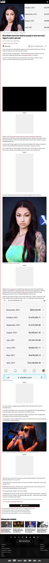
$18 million (23, 292)
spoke (13, 486)
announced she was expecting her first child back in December (25, 136)
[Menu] (47, 1)
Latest (3, 556)
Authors (42, 548)
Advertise (4, 544)
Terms (3, 546)
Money (18, 501)
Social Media (13, 501)
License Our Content (6, 550)
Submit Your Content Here (24, 541)
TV (6, 145)
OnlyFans (33, 145)
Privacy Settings (43, 550)
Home (4, 32)
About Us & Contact (6, 552)
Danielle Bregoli (28, 55)
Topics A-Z (42, 546)
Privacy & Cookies (6, 548)
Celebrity (16, 32)
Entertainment (9, 32)
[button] (45, 46)
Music (21, 501)
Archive (42, 544)
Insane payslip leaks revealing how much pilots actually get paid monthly (15, 510)
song (22, 59)
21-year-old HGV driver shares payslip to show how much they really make (16, 511)
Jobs (2, 554)
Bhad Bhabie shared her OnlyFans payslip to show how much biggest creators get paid (18, 508)
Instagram (13, 289)
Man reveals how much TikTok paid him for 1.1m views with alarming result (16, 513)
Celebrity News (22, 32)
